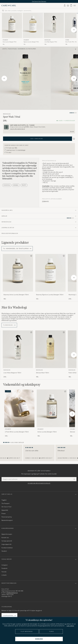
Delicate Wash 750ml (42, 373)
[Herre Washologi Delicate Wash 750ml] (50, 349)
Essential (7, 185)
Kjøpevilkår (5, 510)
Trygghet (4, 500)
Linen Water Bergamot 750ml (51, 41)
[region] (39, 453)
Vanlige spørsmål (7, 541)
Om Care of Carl (6, 507)
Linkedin (4, 575)
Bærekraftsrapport (7, 520)
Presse (4, 513)
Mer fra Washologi (14, 307)
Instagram (5, 565)
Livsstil (4, 49)
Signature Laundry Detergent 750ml (31, 41)
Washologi (48, 40)
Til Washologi (8, 325)
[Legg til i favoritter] (31, 256)
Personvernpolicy (7, 517)
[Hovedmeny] (74, 5)
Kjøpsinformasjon (7, 534)
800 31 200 (10, 594)
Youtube (4, 572)
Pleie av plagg (12, 49)
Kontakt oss (5, 537)
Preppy (24, 185)
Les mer (72, 131)
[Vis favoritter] (68, 5)
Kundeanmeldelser (7, 548)
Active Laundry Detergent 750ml (9, 41)
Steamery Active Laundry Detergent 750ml (16, 294)
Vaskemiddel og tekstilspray (27, 49)
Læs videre (70, 626)
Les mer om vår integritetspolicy (39, 483)
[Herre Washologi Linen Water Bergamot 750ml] (54, 25)
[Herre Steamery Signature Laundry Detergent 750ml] (33, 25)
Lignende (15, 242)
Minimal (15, 185)
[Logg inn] (64, 5)
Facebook (4, 568)
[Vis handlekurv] (71, 5)
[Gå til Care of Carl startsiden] (9, 5)
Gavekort (4, 551)
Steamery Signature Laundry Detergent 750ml (49, 294)
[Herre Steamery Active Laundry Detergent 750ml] (12, 25)
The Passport (6, 503)
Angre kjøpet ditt (6, 544)
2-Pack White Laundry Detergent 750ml (17, 432)
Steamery (5, 40)
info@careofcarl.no (12, 593)
